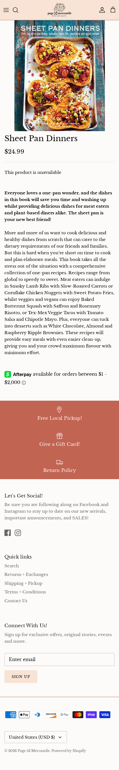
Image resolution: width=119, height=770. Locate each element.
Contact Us (15, 600)
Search (11, 565)
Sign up (21, 676)
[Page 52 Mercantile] (59, 10)
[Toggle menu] (6, 10)
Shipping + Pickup (23, 583)
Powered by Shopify (68, 751)
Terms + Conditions (25, 591)
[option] (59, 75)
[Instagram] (18, 533)
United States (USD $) (32, 737)
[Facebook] (7, 533)
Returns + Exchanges (26, 574)
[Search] (18, 10)
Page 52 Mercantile (34, 751)
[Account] (101, 10)
